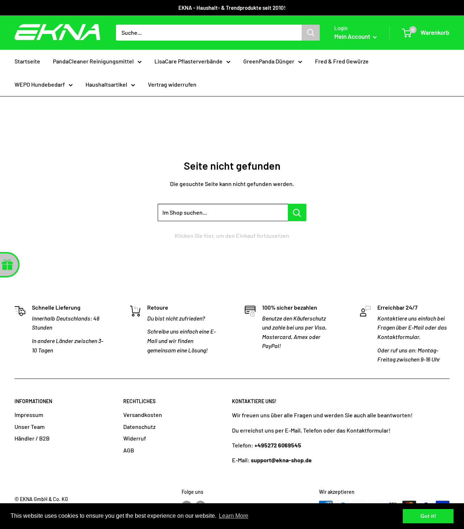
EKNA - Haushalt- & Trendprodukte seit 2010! (232, 7)
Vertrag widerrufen (172, 84)
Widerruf (134, 438)
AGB (128, 450)
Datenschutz (139, 426)
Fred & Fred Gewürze (342, 61)
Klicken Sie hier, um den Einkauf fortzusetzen (232, 235)
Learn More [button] (233, 516)
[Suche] (311, 33)
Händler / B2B (32, 438)
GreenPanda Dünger (268, 61)
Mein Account (352, 36)
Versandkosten (142, 414)
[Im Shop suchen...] (297, 212)
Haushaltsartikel (106, 84)
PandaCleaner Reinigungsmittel (93, 61)
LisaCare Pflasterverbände (188, 61)
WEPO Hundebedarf (39, 84)
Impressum (28, 414)
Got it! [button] (428, 516)
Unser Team (29, 426)
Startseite (27, 61)
